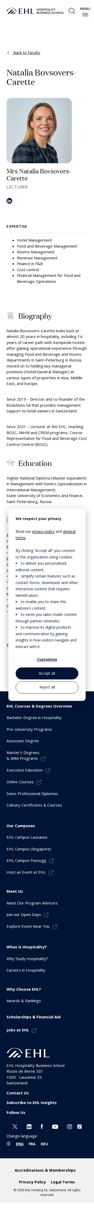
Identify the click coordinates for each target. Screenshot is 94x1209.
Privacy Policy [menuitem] (32, 1181)
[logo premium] (35, 11)
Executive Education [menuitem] (25, 770)
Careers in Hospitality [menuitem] (26, 970)
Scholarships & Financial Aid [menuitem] (34, 1016)
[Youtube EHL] (55, 1126)
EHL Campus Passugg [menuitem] (26, 860)
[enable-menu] (85, 14)
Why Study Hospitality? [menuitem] (27, 958)
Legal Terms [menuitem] (63, 1181)
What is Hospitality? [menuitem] (27, 946)
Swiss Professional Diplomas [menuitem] (32, 793)
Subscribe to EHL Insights (32, 1102)
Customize (47, 659)
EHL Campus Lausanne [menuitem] (27, 837)
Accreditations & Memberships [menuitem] (45, 1170)
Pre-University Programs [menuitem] (29, 729)
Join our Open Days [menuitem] (24, 914)
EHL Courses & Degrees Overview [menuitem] (39, 706)
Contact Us (18, 1092)
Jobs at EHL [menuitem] (18, 1029)
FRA (32, 1143)
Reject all (47, 687)
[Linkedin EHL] (29, 1126)
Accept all (47, 673)
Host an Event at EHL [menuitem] (26, 872)
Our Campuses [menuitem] (21, 825)
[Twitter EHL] (15, 1126)
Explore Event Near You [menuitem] (28, 926)
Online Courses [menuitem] (20, 781)
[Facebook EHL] (41, 1126)
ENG (20, 1143)
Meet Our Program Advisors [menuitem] (32, 903)
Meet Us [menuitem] (15, 891)
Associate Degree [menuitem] (23, 740)
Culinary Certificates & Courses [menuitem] (34, 805)
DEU (44, 1143)
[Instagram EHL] (69, 1126)
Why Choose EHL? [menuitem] (24, 989)
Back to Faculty (26, 52)
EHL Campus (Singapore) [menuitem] (29, 848)
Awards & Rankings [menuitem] (24, 1000)
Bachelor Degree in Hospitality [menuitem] (34, 717)
